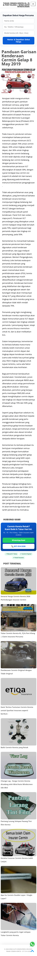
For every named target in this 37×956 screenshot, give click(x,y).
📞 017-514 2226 (18, 546)
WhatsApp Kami (18, 540)
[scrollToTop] (32, 951)
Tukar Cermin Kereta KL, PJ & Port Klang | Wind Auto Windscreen (16, 5)
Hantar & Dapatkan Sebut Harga (18, 40)
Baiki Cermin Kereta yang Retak (14, 747)
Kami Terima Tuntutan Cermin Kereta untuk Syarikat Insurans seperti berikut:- (17, 710)
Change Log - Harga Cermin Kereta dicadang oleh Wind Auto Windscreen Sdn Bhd (17, 784)
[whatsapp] (32, 944)
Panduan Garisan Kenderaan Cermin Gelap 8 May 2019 (19, 58)
